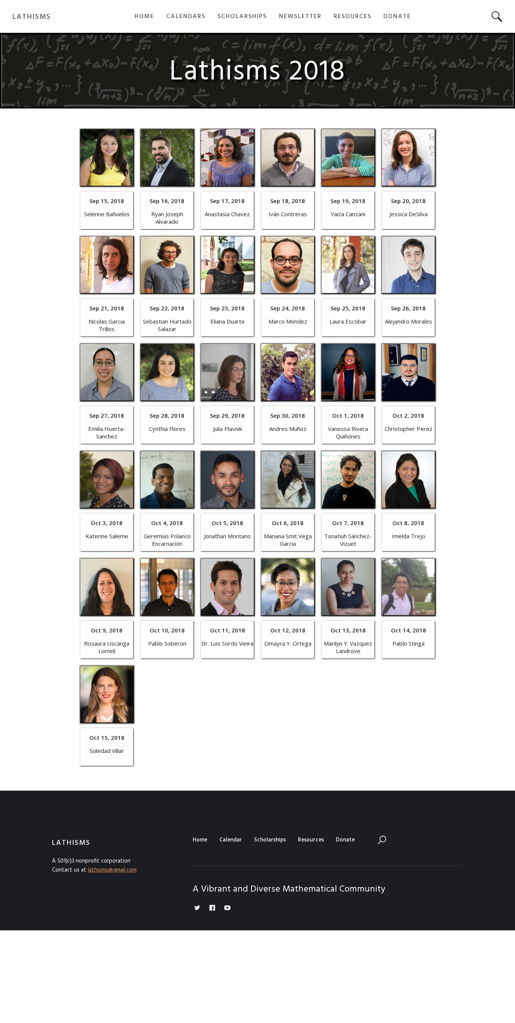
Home (200, 839)
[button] (144, 17)
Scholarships (270, 839)
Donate (345, 839)
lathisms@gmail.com (112, 870)
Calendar (230, 839)
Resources (311, 839)
